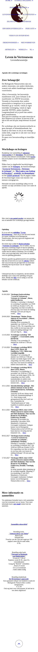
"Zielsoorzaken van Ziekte (18, 534)
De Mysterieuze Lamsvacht (18, 579)
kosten (33, 157)
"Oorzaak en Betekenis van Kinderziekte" (19, 555)
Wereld (22, 49)
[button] (19, 643)
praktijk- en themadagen (24, 173)
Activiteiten (29, 14)
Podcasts (30, 28)
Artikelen (9, 49)
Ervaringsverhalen (12, 28)
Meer (19, 313)
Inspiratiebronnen (18, 7)
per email (17, 504)
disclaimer (19, 155)
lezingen (16, 166)
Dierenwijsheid (10, 42)
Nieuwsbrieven (28, 42)
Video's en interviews (19, 35)
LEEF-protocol (13, 175)
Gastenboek (25, 21)
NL (31, 49)
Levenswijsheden (10, 14)
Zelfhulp (11, 21)
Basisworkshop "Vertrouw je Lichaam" (16, 245)
